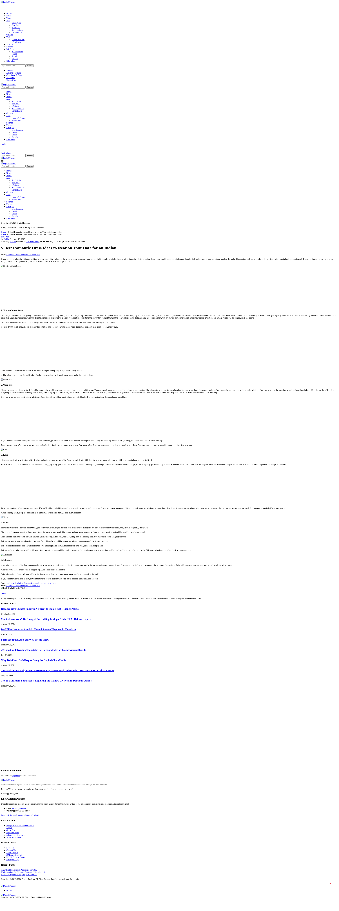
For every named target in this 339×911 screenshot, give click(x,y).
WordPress (16, 42)
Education (10, 61)
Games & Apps (18, 39)
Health (14, 54)
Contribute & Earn (14, 75)
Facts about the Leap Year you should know (25, 639)
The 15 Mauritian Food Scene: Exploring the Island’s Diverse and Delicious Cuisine (46, 680)
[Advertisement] (80, 287)
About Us (10, 77)
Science (9, 44)
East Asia (15, 25)
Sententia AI (6, 153)
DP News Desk (32, 241)
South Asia (16, 23)
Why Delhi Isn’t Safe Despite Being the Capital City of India (33, 660)
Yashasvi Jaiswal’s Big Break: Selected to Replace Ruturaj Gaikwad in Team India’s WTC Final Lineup (57, 670)
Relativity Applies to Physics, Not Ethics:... (19, 874)
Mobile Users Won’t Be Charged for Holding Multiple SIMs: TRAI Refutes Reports (46, 619)
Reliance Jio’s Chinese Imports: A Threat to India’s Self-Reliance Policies (40, 608)
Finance (9, 47)
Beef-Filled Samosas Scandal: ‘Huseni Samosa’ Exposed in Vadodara (38, 629)
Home (9, 13)
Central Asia (17, 32)
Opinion (9, 35)
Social (14, 56)
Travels (15, 59)
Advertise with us (13, 73)
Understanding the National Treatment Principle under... (24, 872)
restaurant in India (48, 583)
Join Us (9, 70)
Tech (8, 37)
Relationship (36, 583)
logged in (16, 776)
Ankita (6, 239)
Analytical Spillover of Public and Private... (19, 870)
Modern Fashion (24, 583)
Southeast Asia (18, 30)
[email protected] (19, 808)
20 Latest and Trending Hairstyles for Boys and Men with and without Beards (43, 649)
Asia (8, 20)
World (9, 18)
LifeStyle (10, 49)
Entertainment (17, 51)
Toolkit (4, 144)
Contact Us (11, 80)
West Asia (16, 28)
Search (30, 66)
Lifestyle (13, 583)
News (8, 16)
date (8, 583)
